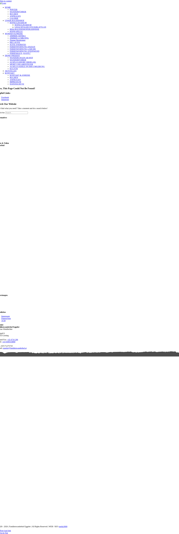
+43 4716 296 (12, 340)
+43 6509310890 (8, 342)
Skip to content (6, 1)
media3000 (63, 526)
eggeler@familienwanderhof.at (15, 348)
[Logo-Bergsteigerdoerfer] (132, 485)
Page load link (5, 531)
